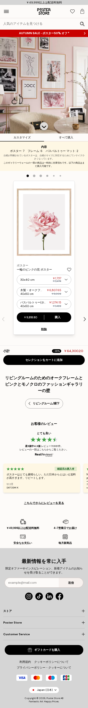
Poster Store (53, 698)
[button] (44, 126)
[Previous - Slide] (3, 319)
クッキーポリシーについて (51, 662)
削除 (44, 329)
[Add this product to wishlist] (69, 269)
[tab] (72, 11)
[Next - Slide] (84, 319)
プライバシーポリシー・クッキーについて (44, 667)
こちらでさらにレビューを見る (44, 503)
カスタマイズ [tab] (22, 137)
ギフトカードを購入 (47, 650)
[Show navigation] (6, 11)
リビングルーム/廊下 (46, 403)
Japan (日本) (45, 690)
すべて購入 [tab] (66, 137)
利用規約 (25, 662)
